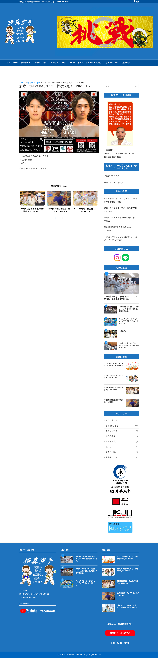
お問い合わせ (122, 420)
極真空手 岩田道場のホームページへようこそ (36, 2)
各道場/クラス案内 (93, 63)
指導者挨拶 (25, 63)
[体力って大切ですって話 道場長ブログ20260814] (132, 378)
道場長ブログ (40, 63)
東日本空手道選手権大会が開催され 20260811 (113, 389)
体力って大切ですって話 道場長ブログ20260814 (113, 377)
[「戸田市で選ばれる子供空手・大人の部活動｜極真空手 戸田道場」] (121, 283)
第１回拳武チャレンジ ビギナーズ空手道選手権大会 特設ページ (129, 321)
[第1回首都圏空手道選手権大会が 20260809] (59, 198)
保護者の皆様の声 (111, 176)
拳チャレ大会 (111, 63)
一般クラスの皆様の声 (113, 183)
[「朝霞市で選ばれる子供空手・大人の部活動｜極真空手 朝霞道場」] (110, 346)
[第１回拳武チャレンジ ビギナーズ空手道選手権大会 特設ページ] (110, 322)
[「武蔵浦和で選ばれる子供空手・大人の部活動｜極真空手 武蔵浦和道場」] (110, 309)
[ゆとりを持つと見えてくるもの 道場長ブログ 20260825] (132, 366)
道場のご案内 (122, 452)
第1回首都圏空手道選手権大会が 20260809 (113, 401)
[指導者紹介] (110, 334)
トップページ (12, 63)
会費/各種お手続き (58, 63)
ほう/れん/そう (75, 63)
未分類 (122, 447)
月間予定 (125, 63)
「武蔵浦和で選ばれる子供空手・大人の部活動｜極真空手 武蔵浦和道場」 (129, 309)
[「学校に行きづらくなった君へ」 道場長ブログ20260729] (108, 608)
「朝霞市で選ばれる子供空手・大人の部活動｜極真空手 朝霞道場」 (129, 345)
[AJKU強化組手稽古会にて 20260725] (85, 198)
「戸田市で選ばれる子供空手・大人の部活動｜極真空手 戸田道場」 (120, 298)
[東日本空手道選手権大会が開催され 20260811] (32, 198)
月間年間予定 (122, 441)
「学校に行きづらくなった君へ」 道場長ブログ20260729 (127, 606)
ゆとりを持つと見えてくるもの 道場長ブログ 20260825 (113, 364)
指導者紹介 (123, 331)
